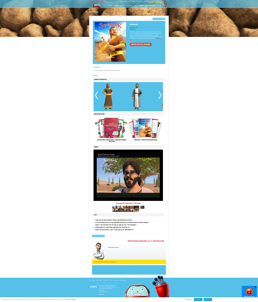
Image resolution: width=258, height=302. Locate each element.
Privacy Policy (99, 280)
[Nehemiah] (108, 96)
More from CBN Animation (148, 1)
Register (158, 2)
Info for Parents (106, 280)
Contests (123, 5)
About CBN (101, 294)
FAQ (111, 280)
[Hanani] (137, 96)
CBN (93, 287)
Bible (135, 5)
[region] (129, 299)
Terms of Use (91, 280)
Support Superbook (132, 1)
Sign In (151, 2)
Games (109, 5)
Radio (146, 5)
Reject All (198, 299)
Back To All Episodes (159, 18)
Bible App (152, 5)
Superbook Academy (139, 1)
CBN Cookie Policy (71, 299)
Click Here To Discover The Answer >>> (106, 262)
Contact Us (116, 280)
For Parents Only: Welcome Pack (121, 1)
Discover (116, 5)
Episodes (129, 5)
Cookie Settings (122, 280)
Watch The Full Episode (140, 44)
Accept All (208, 299)
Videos (141, 5)
